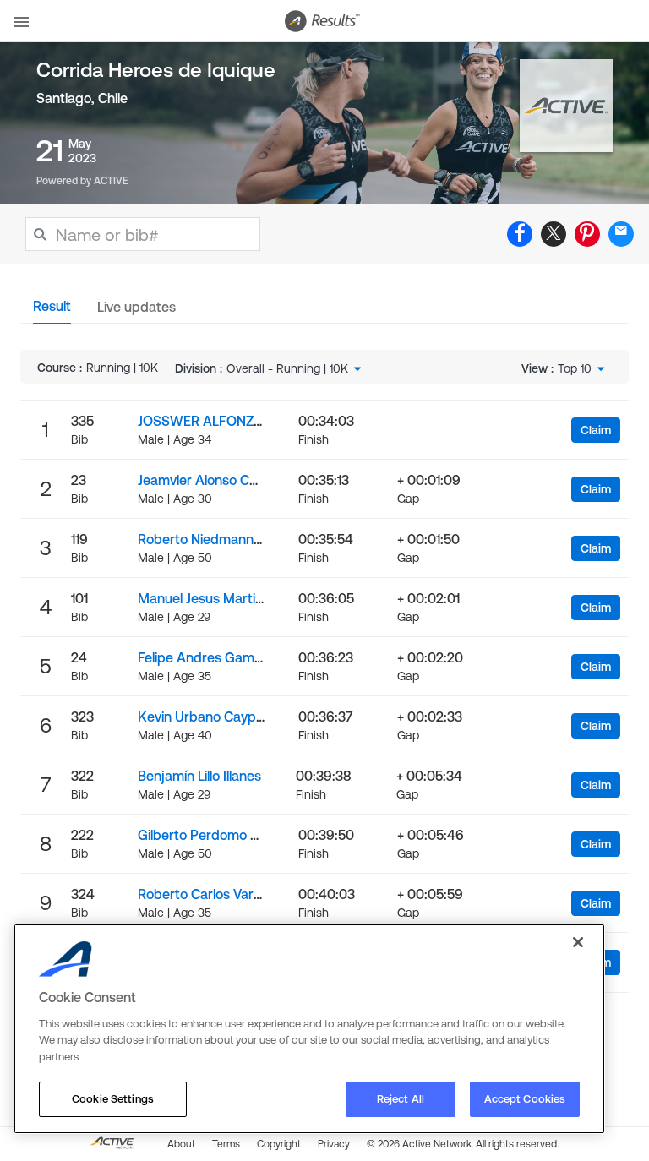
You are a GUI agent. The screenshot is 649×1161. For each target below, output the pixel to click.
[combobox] (295, 368)
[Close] (578, 942)
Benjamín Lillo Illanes (199, 775)
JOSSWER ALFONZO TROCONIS (236, 420)
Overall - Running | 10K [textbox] (287, 368)
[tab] (52, 310)
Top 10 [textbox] (575, 368)
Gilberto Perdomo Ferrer (212, 834)
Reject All (400, 1099)
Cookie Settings (113, 1099)
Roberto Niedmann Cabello (220, 539)
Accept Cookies (525, 1099)
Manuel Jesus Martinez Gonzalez (237, 598)
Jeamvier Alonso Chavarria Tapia (236, 480)
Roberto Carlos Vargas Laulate (231, 894)
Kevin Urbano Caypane (208, 716)
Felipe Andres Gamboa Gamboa (236, 657)
